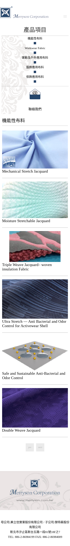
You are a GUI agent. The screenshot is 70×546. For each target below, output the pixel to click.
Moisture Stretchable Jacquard (26, 221)
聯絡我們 (35, 109)
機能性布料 (35, 38)
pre (29, 447)
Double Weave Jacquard (21, 430)
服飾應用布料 (35, 67)
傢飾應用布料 (35, 76)
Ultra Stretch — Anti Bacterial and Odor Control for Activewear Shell (34, 323)
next (40, 447)
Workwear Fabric (35, 48)
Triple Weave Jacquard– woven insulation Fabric (27, 267)
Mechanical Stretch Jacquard (25, 171)
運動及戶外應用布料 (35, 57)
